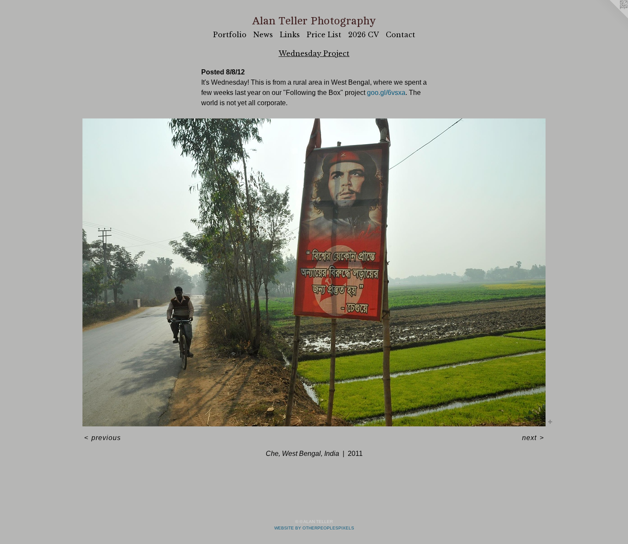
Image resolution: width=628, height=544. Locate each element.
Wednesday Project (314, 53)
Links (290, 34)
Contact (400, 34)
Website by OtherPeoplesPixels (314, 528)
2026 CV (363, 34)
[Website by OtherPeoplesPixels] (611, 17)
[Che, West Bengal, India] (314, 272)
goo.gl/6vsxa (386, 92)
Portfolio (230, 34)
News (263, 34)
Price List (324, 34)
